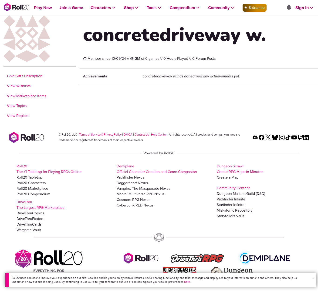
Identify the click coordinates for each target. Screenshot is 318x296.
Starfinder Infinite (230, 204)
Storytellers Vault (230, 216)
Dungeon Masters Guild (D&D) (241, 193)
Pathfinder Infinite (231, 199)
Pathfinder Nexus (130, 177)
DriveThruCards (29, 224)
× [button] (313, 278)
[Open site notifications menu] (289, 8)
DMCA (128, 134)
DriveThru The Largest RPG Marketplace (40, 204)
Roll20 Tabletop (29, 177)
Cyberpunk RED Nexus (135, 205)
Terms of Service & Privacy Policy (100, 134)
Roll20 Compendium (33, 194)
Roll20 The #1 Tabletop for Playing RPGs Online (49, 168)
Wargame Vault (29, 230)
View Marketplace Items (26, 96)
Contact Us (142, 134)
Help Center (159, 134)
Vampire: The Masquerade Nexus (143, 188)
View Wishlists (18, 86)
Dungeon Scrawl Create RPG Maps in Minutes (240, 168)
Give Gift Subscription (24, 76)
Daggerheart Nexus (132, 183)
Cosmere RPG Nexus (133, 199)
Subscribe (256, 7)
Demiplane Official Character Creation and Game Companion (157, 168)
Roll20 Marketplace (32, 188)
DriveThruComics (30, 213)
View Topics (17, 105)
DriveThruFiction (30, 218)
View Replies (17, 115)
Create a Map (227, 177)
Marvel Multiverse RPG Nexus (140, 194)
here (187, 282)
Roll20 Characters (31, 183)
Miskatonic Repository (235, 210)
